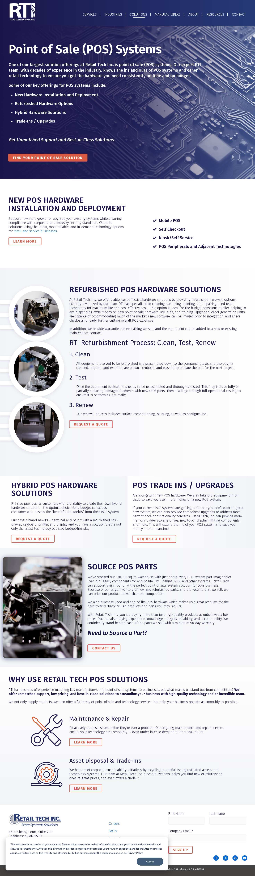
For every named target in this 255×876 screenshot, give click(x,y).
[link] (22, 12)
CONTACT (239, 14)
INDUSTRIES (113, 14)
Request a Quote (91, 424)
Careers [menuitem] (114, 823)
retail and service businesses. (36, 231)
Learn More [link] (25, 241)
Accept (150, 861)
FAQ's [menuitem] (113, 831)
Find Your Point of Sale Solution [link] (48, 157)
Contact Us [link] (104, 648)
